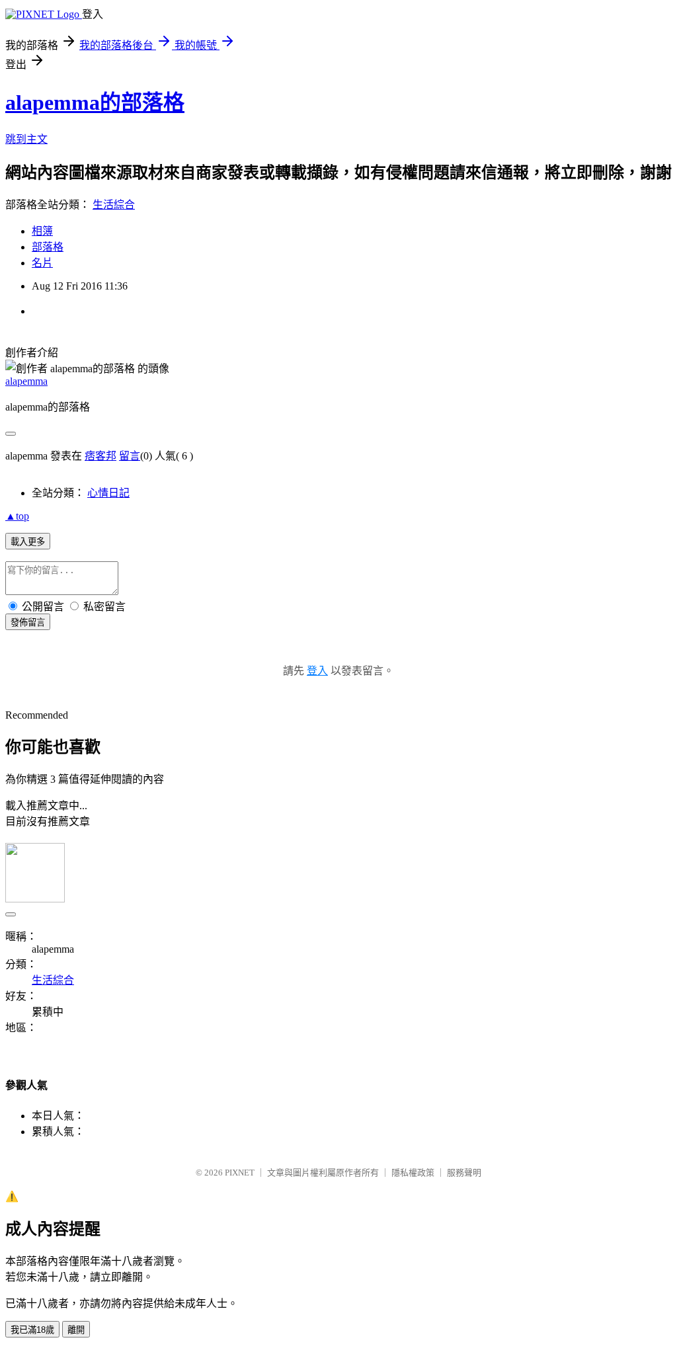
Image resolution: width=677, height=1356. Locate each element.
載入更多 (28, 542)
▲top (17, 516)
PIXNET (240, 1172)
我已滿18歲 (32, 1330)
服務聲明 (464, 1172)
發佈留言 (28, 622)
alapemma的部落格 (94, 102)
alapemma (26, 381)
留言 (129, 455)
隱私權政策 (412, 1172)
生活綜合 (114, 204)
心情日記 (108, 493)
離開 (76, 1330)
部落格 (47, 247)
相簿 (42, 231)
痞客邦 (100, 455)
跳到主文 (26, 139)
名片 (42, 262)
